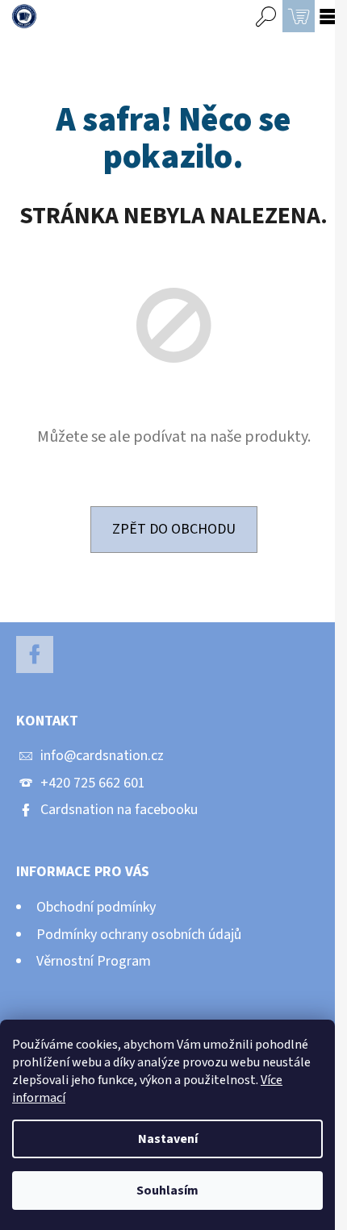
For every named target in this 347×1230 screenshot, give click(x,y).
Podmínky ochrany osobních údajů (138, 935)
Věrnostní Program (93, 961)
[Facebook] (34, 654)
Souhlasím (167, 1190)
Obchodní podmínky (96, 907)
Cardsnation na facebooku (119, 810)
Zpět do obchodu (174, 529)
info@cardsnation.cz (102, 756)
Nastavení (168, 1139)
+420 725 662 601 (92, 783)
